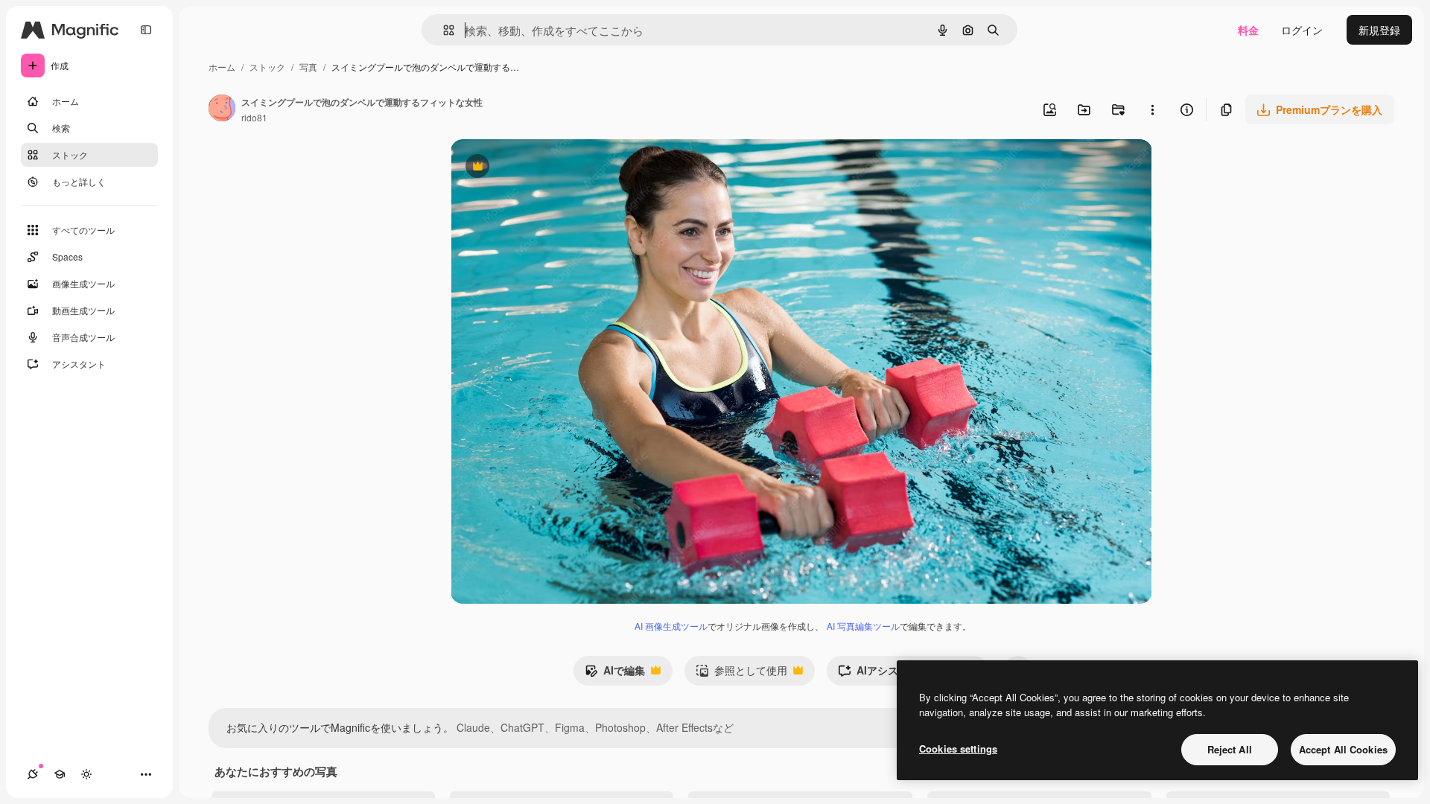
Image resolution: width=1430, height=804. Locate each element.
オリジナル (553, 168)
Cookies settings (958, 748)
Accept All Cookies (1343, 749)
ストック (267, 66)
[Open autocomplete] (442, 30)
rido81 (254, 117)
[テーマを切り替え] (86, 774)
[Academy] (60, 774)
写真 (308, 66)
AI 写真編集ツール (863, 625)
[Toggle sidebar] (146, 30)
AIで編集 (615, 674)
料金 (1248, 29)
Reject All (1229, 749)
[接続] (33, 774)
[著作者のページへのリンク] (222, 109)
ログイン (1302, 29)
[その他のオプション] (1152, 109)
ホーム (222, 66)
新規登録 (1379, 29)
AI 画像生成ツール (671, 625)
